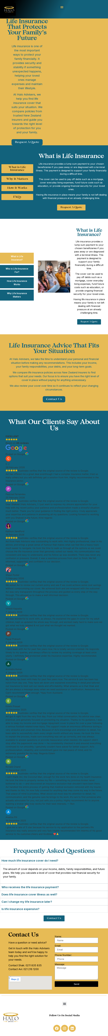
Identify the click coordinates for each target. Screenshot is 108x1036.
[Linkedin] (72, 1028)
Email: (58, 946)
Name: (58, 936)
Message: (60, 964)
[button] (62, 7)
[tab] (17, 258)
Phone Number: (63, 955)
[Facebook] (56, 1028)
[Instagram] (64, 1028)
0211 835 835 (34, 965)
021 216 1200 (31, 969)
